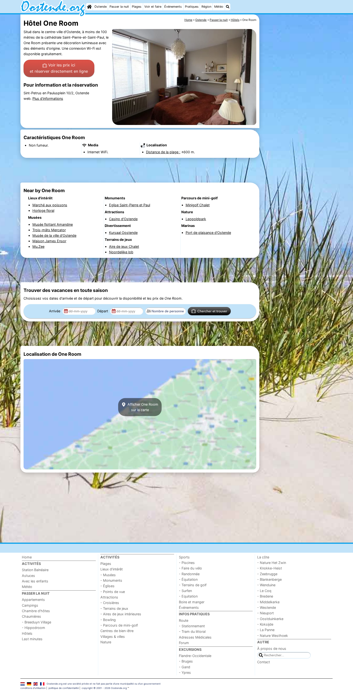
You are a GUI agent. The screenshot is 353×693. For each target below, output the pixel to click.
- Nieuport (265, 613)
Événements (173, 6)
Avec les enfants (35, 581)
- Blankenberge (269, 579)
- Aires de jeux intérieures (120, 614)
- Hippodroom (33, 628)
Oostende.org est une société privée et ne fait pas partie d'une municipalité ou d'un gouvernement (104, 683)
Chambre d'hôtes (36, 611)
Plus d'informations (47, 98)
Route (183, 620)
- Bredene (265, 596)
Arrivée (55, 311)
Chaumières (31, 616)
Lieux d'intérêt (111, 569)
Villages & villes (112, 636)
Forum (184, 643)
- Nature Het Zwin (271, 563)
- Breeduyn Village (36, 622)
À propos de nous (271, 648)
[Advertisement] (297, 125)
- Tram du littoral (192, 631)
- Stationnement (192, 626)
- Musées (108, 575)
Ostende (100, 6)
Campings (30, 605)
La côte (263, 557)
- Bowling (108, 620)
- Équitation (188, 579)
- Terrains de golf (193, 585)
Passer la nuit (119, 6)
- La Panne (265, 630)
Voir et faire (152, 6)
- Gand (184, 667)
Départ (103, 311)
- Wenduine (266, 585)
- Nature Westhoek (272, 636)
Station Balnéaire (35, 570)
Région (206, 6)
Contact (263, 662)
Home (27, 557)
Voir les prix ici (59, 68)
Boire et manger (191, 602)
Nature (105, 642)
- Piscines (187, 563)
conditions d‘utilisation (33, 688)
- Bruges (186, 661)
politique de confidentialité (64, 688)
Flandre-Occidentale (195, 656)
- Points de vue (112, 592)
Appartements (33, 600)
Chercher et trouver (212, 311)
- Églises (107, 586)
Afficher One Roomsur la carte (142, 407)
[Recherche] (227, 6)
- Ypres (185, 672)
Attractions (109, 597)
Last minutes (32, 639)
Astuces (28, 576)
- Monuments (111, 580)
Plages (136, 6)
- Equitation (188, 596)
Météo (218, 6)
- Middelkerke (268, 602)
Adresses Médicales (195, 637)
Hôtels (27, 633)
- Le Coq (264, 591)
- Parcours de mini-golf (119, 625)
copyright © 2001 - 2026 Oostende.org (104, 688)
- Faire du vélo (190, 568)
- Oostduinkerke (270, 619)
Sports (184, 557)
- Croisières (109, 603)
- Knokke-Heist (269, 568)
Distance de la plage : (163, 152)
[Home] (89, 6)
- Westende (266, 607)
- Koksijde (265, 624)
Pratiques (192, 6)
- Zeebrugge (267, 574)
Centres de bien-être (117, 631)
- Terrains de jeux (114, 608)
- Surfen (185, 591)
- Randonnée (189, 574)
